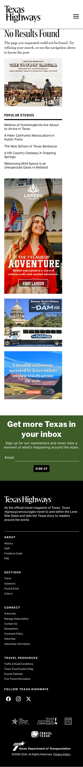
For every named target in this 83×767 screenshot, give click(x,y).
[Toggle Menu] (76, 16)
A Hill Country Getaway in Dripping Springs (30, 155)
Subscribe (10, 613)
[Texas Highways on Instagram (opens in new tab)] (18, 699)
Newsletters (11, 628)
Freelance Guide (13, 553)
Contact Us (10, 623)
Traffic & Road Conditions (18, 664)
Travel (7, 578)
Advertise (9, 638)
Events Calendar (13, 674)
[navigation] (76, 16)
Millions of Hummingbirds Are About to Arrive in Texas (31, 127)
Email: (10, 458)
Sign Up (41, 469)
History (8, 543)
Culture (8, 593)
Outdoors (9, 583)
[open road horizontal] (33, 398)
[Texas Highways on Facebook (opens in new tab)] (8, 699)
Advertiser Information (17, 644)
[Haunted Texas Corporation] (33, 345)
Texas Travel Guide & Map (18, 669)
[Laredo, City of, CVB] (33, 292)
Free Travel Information (17, 679)
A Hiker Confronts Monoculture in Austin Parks (29, 137)
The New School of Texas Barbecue (30, 146)
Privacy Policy (61, 754)
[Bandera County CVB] (33, 105)
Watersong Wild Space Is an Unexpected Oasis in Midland (26, 165)
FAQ (6, 558)
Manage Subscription (16, 618)
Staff (7, 548)
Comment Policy (13, 633)
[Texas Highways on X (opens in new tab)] (28, 699)
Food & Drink (11, 588)
